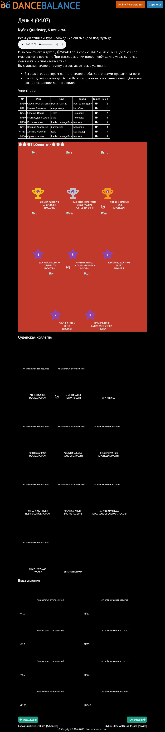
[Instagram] (103, 206)
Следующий (136, 719)
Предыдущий (29, 719)
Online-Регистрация (130, 4)
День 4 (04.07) (34, 20)
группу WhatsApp (60, 52)
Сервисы (155, 4)
